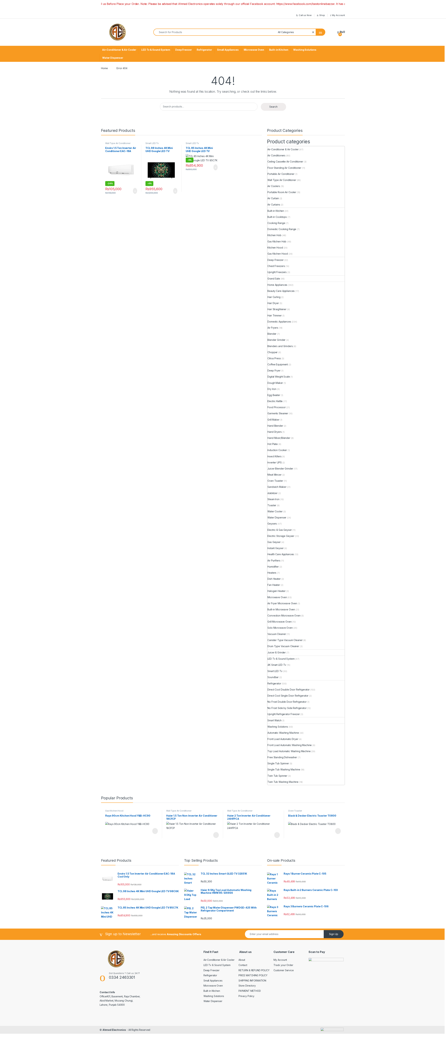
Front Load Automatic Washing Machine (289, 745)
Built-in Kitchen (278, 49)
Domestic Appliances (279, 321)
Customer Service (284, 970)
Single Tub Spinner (278, 763)
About (242, 959)
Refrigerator (204, 49)
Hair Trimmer (274, 315)
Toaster (271, 505)
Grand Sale (273, 278)
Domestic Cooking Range (281, 229)
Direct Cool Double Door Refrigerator (288, 689)
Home (104, 68)
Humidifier (273, 566)
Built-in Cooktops (277, 216)
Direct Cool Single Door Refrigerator (287, 695)
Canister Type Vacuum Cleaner (284, 640)
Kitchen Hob (274, 235)
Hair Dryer (273, 303)
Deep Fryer (273, 370)
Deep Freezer (183, 49)
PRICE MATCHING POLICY (253, 975)
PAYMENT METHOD (250, 990)
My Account (338, 15)
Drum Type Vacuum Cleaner (283, 646)
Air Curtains (273, 204)
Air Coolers (273, 186)
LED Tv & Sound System (155, 49)
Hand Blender (275, 425)
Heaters (271, 572)
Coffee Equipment (277, 364)
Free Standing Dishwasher (282, 757)
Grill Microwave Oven (279, 621)
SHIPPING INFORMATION (252, 980)
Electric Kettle (275, 401)
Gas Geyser (274, 542)
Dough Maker (275, 382)
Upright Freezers (277, 272)
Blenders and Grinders (280, 346)
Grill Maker (273, 419)
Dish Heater (273, 578)
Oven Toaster (275, 480)
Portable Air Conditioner (280, 173)
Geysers (272, 523)
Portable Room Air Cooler (281, 192)
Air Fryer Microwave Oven (282, 603)
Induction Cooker (277, 450)
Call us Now (305, 15)
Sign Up (333, 934)
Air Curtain (273, 198)
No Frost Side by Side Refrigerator (286, 708)
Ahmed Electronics (114, 1029)
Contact (243, 965)
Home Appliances (277, 284)
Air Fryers (272, 327)
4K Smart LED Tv (276, 664)
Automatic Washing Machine (283, 732)
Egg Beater (273, 395)
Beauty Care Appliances (281, 290)
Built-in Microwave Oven (281, 609)
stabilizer (272, 493)
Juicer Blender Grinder (280, 468)
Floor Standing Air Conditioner (284, 167)
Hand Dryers (274, 431)
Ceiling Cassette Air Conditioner (285, 161)
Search (273, 106)
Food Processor (276, 407)
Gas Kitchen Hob (276, 241)
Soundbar (273, 677)
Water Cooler (274, 511)
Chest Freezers (276, 266)
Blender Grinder (276, 339)
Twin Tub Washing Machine (282, 781)
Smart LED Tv (152, 143)
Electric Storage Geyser (280, 535)
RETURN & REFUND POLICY (254, 970)
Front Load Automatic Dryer (282, 739)
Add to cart (134, 191)
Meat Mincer (274, 474)
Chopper (272, 352)
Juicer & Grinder (276, 652)
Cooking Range (276, 223)
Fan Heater (273, 584)
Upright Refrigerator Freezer (283, 714)
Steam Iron (273, 499)
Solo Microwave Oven (280, 627)
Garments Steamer (277, 413)
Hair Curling (273, 297)
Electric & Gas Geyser (279, 529)
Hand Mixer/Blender (278, 437)
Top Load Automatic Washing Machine (288, 751)
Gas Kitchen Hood (277, 253)
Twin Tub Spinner (277, 775)
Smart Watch (274, 720)
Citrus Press (274, 358)
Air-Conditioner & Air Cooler (119, 49)
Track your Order (283, 965)
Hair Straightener (276, 309)
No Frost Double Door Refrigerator (286, 701)
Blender (271, 333)
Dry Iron (271, 388)
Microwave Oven (254, 49)
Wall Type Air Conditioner (117, 143)
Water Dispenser (112, 57)
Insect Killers (274, 456)
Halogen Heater (276, 590)
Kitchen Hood (275, 247)
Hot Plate (272, 444)
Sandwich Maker (276, 486)
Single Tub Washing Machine (283, 769)
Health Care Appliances (280, 554)
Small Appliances (228, 49)
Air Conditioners (276, 155)
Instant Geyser (275, 548)
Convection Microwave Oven (284, 615)
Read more (155, 831)
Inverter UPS (274, 462)
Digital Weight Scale (278, 376)
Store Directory (247, 985)
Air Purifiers (273, 560)
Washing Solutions (304, 49)
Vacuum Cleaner (276, 633)
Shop (322, 15)
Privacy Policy (246, 996)
